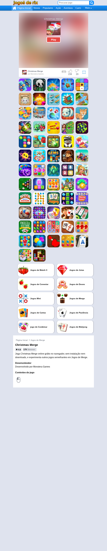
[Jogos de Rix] (25, 2)
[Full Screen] (84, 72)
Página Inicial (24, 8)
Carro (78, 8)
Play (53, 39)
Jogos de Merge (38, 340)
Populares (48, 8)
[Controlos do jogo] (64, 72)
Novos (37, 8)
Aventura (68, 8)
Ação (58, 8)
